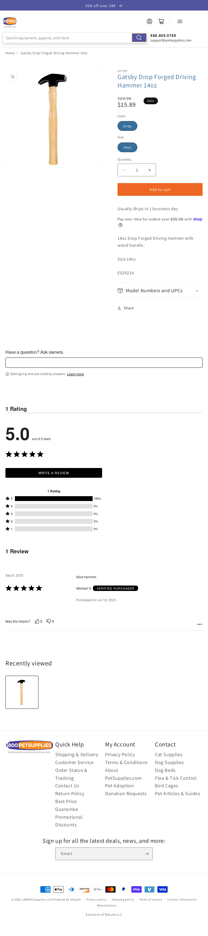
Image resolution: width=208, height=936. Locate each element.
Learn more (75, 374)
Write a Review (53, 472)
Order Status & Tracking (71, 774)
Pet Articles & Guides (177, 793)
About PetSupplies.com (123, 774)
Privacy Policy (120, 754)
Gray (127, 125)
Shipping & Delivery (76, 754)
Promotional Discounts (69, 821)
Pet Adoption (119, 785)
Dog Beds (165, 770)
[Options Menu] (200, 624)
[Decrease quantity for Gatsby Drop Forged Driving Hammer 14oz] (124, 170)
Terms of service (150, 899)
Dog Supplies (169, 762)
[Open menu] (180, 21)
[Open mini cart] (161, 21)
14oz (127, 147)
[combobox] (75, 37)
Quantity (124, 159)
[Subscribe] (146, 853)
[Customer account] (149, 21)
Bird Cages (166, 785)
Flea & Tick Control (176, 778)
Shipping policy (123, 899)
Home (10, 53)
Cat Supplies (168, 754)
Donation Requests (125, 793)
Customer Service (74, 762)
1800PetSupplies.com (37, 899)
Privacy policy (96, 899)
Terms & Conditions (126, 762)
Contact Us (67, 785)
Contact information (182, 899)
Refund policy (106, 905)
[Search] (139, 37)
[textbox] (104, 363)
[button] (160, 290)
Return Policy (69, 793)
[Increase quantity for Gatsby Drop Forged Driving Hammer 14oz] (150, 170)
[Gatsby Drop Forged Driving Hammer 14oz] (21, 692)
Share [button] (129, 308)
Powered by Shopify (67, 899)
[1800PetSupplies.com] (9, 22)
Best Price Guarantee (66, 805)
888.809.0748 (163, 35)
